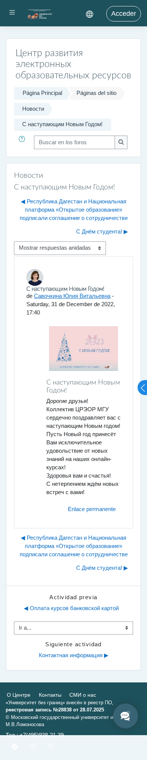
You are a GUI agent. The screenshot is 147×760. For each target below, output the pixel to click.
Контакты (50, 695)
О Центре (19, 695)
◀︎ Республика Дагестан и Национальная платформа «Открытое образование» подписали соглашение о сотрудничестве (74, 209)
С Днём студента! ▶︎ (102, 232)
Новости (33, 109)
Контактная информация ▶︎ (74, 655)
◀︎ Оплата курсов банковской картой (71, 608)
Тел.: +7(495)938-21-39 (35, 735)
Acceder (123, 13)
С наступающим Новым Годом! (62, 124)
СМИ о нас (82, 695)
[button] (23, 142)
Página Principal (42, 93)
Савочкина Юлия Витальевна (72, 296)
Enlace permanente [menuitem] (92, 509)
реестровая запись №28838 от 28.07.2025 (55, 710)
